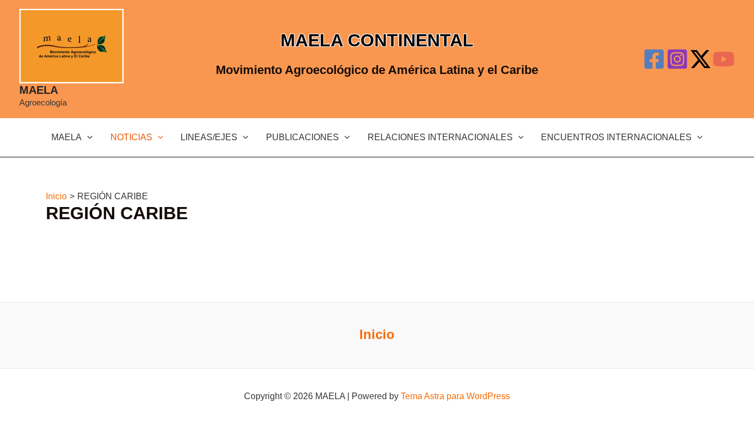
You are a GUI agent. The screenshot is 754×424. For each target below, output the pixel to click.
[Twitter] (700, 59)
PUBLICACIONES (302, 137)
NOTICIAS (131, 137)
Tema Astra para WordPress (455, 396)
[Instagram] (677, 59)
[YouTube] (724, 59)
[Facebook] (654, 59)
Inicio (377, 334)
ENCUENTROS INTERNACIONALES (616, 137)
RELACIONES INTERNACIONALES (440, 137)
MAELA (38, 90)
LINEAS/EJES (208, 137)
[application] (87, 137)
